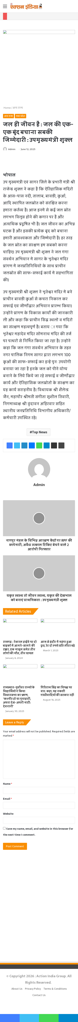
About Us (16, 989)
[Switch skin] (66, 7)
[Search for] (73, 7)
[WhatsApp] (39, 445)
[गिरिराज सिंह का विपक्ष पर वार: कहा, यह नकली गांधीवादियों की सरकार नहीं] (58, 674)
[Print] (61, 445)
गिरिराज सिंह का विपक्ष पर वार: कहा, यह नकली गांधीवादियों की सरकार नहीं (57, 691)
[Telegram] (47, 445)
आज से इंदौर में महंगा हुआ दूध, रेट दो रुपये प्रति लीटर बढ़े (58, 644)
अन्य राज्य (18, 108)
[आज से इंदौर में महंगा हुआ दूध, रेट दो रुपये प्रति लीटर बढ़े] (58, 628)
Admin (11, 149)
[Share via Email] (54, 445)
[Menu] (5, 7)
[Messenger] (32, 445)
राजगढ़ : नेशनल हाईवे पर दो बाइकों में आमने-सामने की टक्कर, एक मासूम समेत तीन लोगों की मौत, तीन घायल (20, 647)
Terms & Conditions (55, 989)
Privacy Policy (33, 989)
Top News (39, 432)
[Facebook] (10, 445)
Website (8, 814)
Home (7, 108)
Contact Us (39, 995)
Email (7, 799)
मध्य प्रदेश (20, 116)
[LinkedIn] (24, 445)
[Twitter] (17, 445)
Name (7, 784)
